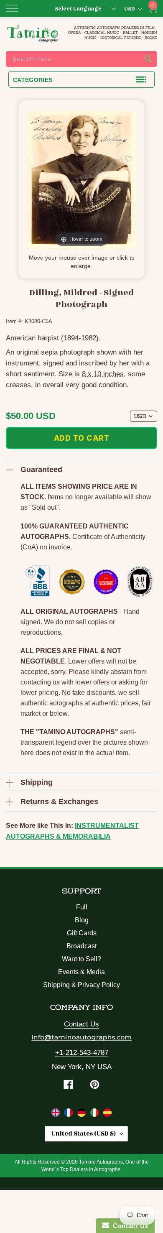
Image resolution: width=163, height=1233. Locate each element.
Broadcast (81, 946)
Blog (82, 920)
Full (81, 907)
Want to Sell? (81, 958)
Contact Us (81, 1024)
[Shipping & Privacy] (56, 1114)
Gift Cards (82, 933)
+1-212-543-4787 (81, 1053)
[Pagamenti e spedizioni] (95, 1114)
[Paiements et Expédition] (69, 1114)
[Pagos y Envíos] (107, 1114)
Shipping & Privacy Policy (81, 984)
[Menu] (12, 8)
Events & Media (81, 971)
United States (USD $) (83, 1134)
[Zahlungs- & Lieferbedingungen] (82, 1114)
